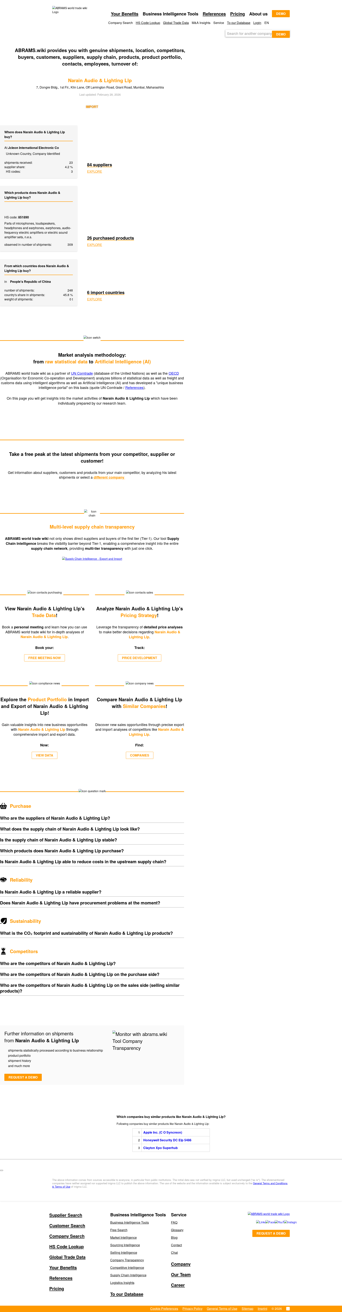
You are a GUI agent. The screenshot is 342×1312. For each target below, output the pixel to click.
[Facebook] (265, 1222)
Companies (139, 755)
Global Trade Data (176, 22)
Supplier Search (65, 1215)
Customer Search (67, 1225)
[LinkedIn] (256, 1222)
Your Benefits (124, 13)
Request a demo (23, 1077)
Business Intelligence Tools (129, 1222)
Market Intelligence (123, 1237)
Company (181, 1264)
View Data (44, 755)
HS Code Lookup (148, 22)
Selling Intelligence (123, 1252)
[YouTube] (275, 1222)
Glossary (177, 1230)
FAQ (174, 1222)
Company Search (67, 1236)
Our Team (181, 1274)
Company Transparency (127, 1260)
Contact (176, 1245)
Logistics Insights (122, 1282)
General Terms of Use (222, 1308)
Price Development (139, 658)
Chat (174, 1252)
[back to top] (1, 1170)
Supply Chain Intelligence (128, 1275)
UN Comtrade (82, 373)
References (214, 13)
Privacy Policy (192, 1308)
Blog (174, 1237)
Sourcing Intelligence (125, 1245)
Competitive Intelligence (127, 1267)
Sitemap (247, 1308)
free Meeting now (44, 658)
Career (178, 1285)
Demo (281, 13)
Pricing (237, 13)
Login (257, 22)
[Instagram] (285, 1222)
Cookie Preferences (164, 1308)
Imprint (262, 1308)
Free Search (118, 1230)
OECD (174, 373)
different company (109, 477)
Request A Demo (271, 1233)
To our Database (238, 22)
